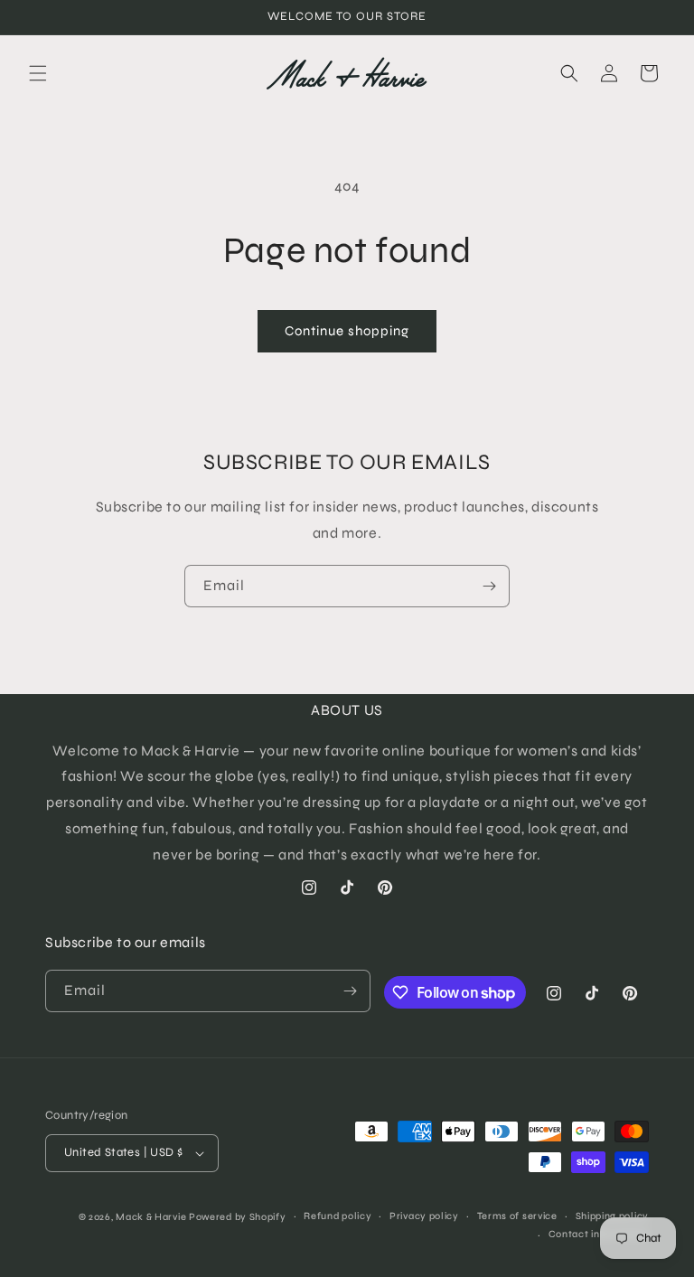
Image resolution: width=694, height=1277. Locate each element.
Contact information (599, 1234)
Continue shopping (347, 331)
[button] (38, 73)
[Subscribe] (489, 586)
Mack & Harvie (152, 1217)
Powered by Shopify (237, 1217)
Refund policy (337, 1216)
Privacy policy (424, 1216)
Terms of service (517, 1216)
